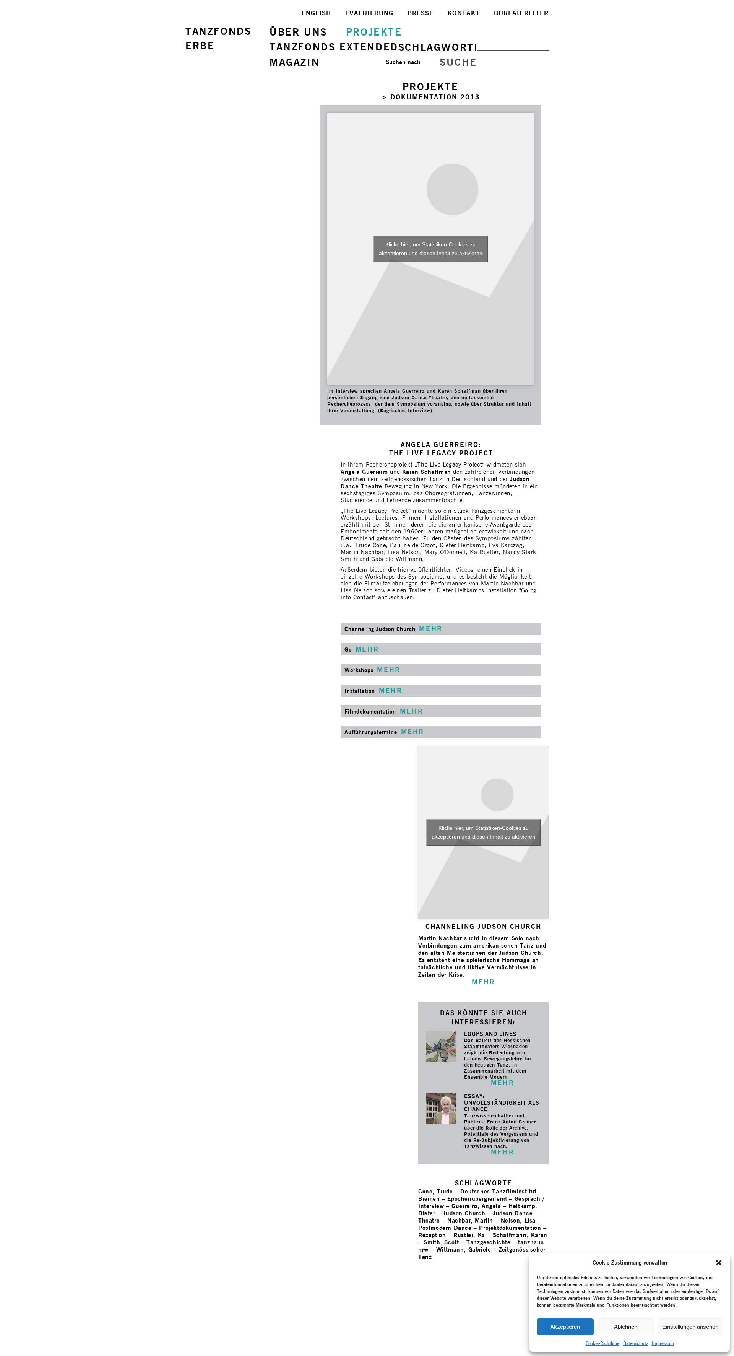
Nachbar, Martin (470, 1220)
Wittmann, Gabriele (463, 1249)
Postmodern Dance (445, 1227)
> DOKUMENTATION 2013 (430, 97)
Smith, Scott (441, 1242)
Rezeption (432, 1235)
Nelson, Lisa (518, 1220)
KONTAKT (464, 13)
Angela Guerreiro (364, 471)
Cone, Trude (435, 1191)
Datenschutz (635, 1343)
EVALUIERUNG (369, 13)
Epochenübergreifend (477, 1198)
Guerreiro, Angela (476, 1206)
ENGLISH (316, 13)
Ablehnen (625, 1326)
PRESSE (421, 13)
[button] (719, 1263)
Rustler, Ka (469, 1235)
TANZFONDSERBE (218, 38)
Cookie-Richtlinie (602, 1343)
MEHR (502, 1083)
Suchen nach (403, 62)
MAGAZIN (295, 62)
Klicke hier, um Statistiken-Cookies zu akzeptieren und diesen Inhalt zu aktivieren (430, 248)
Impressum (663, 1343)
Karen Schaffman (426, 471)
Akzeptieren (565, 1326)
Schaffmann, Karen (520, 1235)
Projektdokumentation (510, 1227)
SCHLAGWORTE (439, 47)
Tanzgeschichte (488, 1242)
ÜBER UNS (298, 32)
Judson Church (464, 1213)
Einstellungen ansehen (690, 1326)
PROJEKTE (374, 32)
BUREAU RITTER (521, 13)
